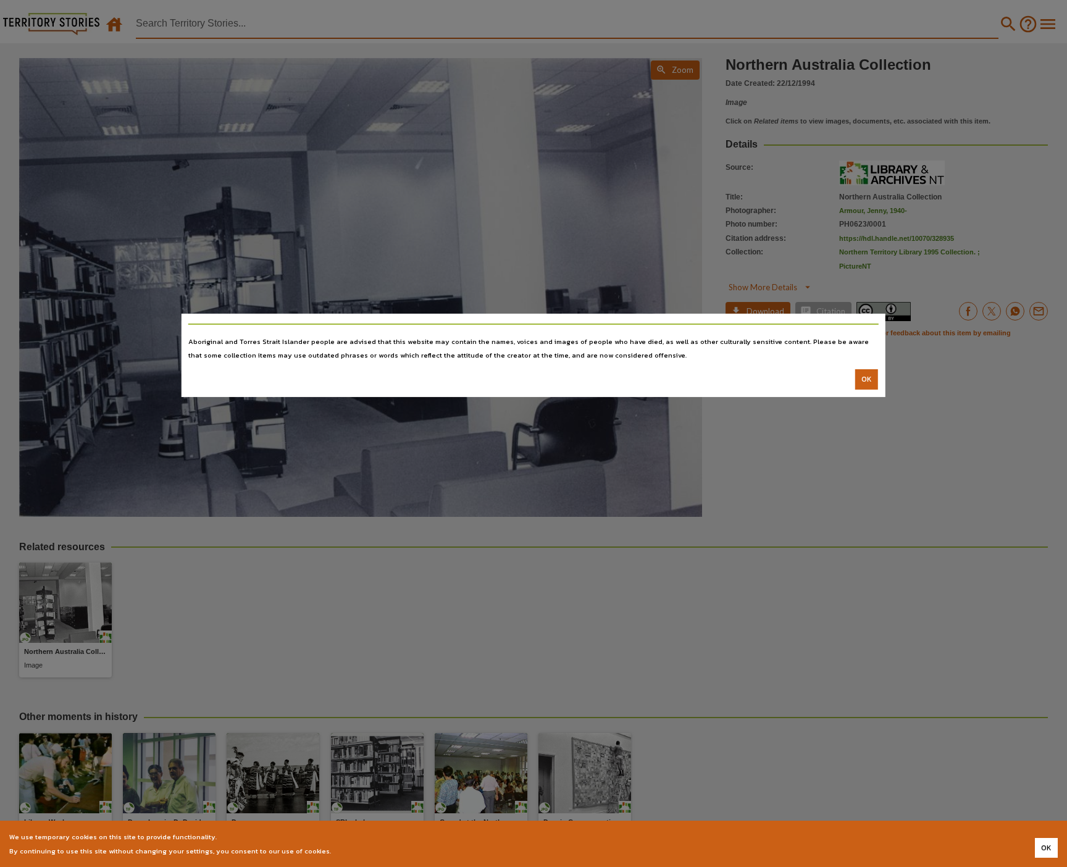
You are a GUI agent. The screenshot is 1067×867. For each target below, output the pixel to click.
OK (866, 379)
